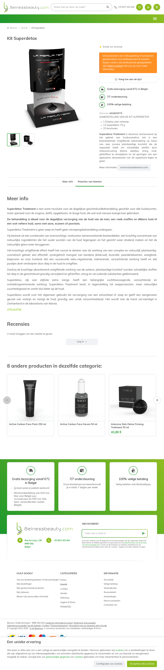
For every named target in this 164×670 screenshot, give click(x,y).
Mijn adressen (23, 592)
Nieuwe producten (112, 601)
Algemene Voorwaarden (85, 623)
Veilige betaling (110, 584)
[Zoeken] (107, 7)
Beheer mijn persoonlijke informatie (32, 597)
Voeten (63, 580)
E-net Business (36, 629)
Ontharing (64, 598)
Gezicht (24, 28)
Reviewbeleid (110, 592)
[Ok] (143, 533)
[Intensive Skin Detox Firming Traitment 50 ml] (132, 397)
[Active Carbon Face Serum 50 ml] (81, 397)
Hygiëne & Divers (67, 602)
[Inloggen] (148, 7)
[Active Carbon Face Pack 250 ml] (30, 397)
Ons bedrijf (108, 580)
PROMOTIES (65, 607)
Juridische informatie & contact (59, 623)
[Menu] (155, 18)
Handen (63, 594)
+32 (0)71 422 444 (61, 541)
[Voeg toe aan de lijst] (12, 429)
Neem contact (115, 66)
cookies (119, 650)
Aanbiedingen (110, 597)
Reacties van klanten (90, 182)
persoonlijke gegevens (58, 657)
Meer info (67, 182)
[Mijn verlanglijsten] (139, 7)
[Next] (88, 88)
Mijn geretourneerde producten (30, 588)
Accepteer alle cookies (142, 664)
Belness (13, 28)
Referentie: (104, 113)
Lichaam (64, 589)
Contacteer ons (110, 605)
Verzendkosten (110, 588)
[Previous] (12, 88)
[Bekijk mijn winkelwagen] (156, 7)
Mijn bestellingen (24, 584)
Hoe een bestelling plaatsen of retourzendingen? (38, 580)
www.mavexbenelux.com (134, 167)
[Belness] (26, 7)
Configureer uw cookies (109, 664)
